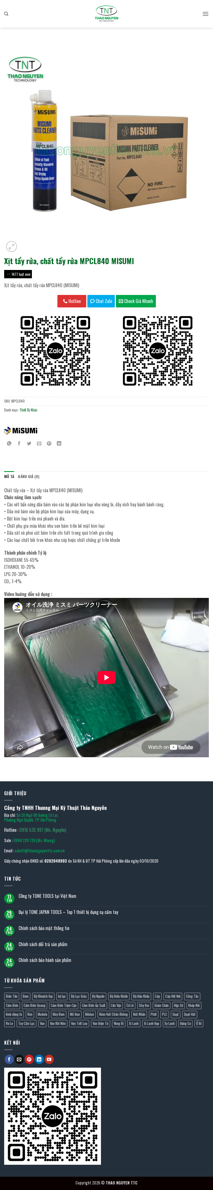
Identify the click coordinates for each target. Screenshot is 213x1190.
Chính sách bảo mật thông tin (44, 928)
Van (42, 1023)
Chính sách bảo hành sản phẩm (45, 960)
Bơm (26, 996)
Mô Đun (75, 1014)
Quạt (176, 1014)
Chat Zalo (103, 301)
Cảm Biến (12, 1005)
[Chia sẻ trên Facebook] (19, 443)
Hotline (74, 301)
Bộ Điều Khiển (119, 996)
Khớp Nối (194, 1005)
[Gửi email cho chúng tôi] (19, 1059)
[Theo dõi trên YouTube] (49, 1059)
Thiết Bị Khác (28, 410)
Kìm (29, 1014)
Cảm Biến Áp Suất (93, 1005)
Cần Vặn (116, 1005)
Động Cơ (185, 1023)
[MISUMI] (20, 430)
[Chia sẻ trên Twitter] (29, 443)
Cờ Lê (130, 1005)
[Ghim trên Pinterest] (49, 443)
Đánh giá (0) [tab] (28, 476)
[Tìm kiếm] (6, 14)
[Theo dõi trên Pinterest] (29, 1059)
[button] (205, 14)
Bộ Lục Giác (79, 996)
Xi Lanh (134, 1023)
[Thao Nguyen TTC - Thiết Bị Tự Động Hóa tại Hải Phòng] (106, 14)
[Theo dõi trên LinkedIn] (39, 1059)
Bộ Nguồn (98, 996)
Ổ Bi (199, 1023)
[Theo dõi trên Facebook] (9, 1059)
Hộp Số (178, 1005)
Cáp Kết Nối (173, 996)
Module (42, 1014)
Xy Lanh (169, 1023)
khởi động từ (14, 1014)
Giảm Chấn (161, 1005)
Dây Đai (144, 1005)
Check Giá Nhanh (138, 301)
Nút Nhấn (139, 1014)
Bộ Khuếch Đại (43, 996)
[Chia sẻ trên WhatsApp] (9, 443)
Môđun (89, 1014)
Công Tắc (192, 996)
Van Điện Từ (100, 1023)
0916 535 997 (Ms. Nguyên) (42, 830)
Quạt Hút (190, 1014)
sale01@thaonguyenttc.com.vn (40, 850)
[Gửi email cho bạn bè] (39, 443)
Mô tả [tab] (9, 476)
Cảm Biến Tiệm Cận (64, 1005)
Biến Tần (11, 996)
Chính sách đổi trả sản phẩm (43, 944)
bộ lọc (62, 996)
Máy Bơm (59, 1014)
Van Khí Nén (58, 1023)
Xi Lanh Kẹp (151, 1023)
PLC (164, 1014)
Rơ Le (9, 1023)
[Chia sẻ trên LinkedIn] (59, 443)
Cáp (157, 996)
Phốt (154, 1014)
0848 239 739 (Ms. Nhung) (34, 840)
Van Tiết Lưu (79, 1023)
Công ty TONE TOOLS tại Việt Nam (47, 896)
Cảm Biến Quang (34, 1005)
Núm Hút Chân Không (113, 1014)
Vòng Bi (119, 1023)
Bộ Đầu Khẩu (141, 996)
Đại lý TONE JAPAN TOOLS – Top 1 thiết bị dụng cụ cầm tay (68, 912)
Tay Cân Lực (26, 1023)
